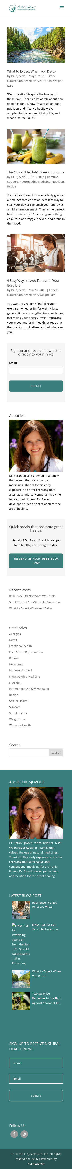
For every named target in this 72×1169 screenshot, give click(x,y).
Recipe (11, 186)
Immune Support (20, 670)
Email (13, 363)
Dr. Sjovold (18, 76)
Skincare (15, 707)
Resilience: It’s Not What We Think (32, 596)
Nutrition (46, 81)
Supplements (18, 713)
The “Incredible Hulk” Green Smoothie (35, 172)
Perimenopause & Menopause (29, 689)
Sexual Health (18, 701)
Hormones (16, 664)
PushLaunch (36, 1163)
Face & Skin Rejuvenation (26, 652)
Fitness (54, 290)
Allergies (15, 634)
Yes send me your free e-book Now (36, 561)
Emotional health (20, 646)
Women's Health (20, 725)
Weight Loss (48, 295)
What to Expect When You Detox (31, 71)
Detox (51, 76)
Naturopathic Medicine (22, 81)
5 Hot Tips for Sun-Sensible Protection (34, 602)
